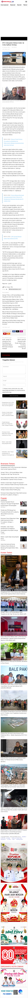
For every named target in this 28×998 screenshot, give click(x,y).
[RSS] (8, 334)
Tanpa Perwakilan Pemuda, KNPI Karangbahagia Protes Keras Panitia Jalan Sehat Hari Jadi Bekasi (12, 307)
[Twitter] (17, 331)
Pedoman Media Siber (17, 838)
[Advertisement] (14, 21)
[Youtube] (5, 334)
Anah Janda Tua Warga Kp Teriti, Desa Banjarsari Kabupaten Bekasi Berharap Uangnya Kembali (7, 343)
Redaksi (24, 836)
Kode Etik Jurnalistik (5, 838)
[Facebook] (14, 331)
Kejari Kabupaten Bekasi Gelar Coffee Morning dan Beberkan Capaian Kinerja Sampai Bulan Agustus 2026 (13, 301)
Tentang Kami (19, 839)
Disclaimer (3, 839)
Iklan (13, 839)
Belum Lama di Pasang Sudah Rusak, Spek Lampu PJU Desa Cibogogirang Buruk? (20, 343)
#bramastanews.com (15, 289)
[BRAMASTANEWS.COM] (7, 1)
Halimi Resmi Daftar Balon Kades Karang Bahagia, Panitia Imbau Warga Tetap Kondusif (13, 322)
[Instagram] (21, 331)
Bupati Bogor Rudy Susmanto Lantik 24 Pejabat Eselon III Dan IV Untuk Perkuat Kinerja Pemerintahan (14, 831)
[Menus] (26, 1)
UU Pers (9, 839)
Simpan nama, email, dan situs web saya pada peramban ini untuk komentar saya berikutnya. (13, 390)
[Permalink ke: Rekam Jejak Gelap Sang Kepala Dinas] (21, 444)
